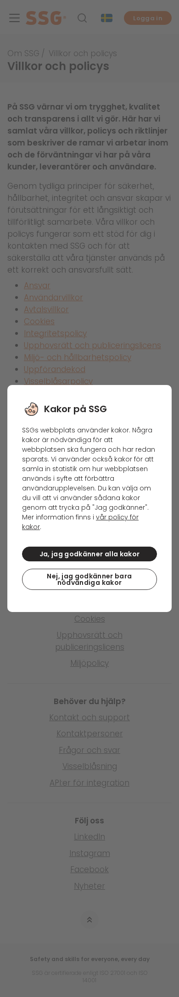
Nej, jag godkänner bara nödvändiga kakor (89, 579)
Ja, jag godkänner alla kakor (89, 554)
